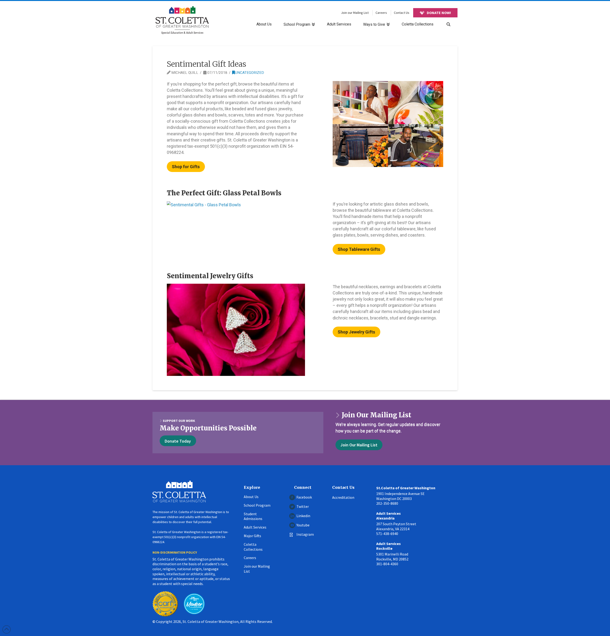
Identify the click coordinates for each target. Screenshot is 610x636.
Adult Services (255, 527)
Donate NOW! (439, 12)
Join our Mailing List (355, 12)
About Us (251, 496)
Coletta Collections (253, 547)
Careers (381, 12)
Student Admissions (253, 516)
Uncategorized (249, 73)
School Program (257, 505)
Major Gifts (252, 535)
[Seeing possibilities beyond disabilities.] (182, 20)
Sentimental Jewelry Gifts (210, 276)
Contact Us (401, 12)
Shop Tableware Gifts (359, 249)
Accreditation (343, 497)
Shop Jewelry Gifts (356, 331)
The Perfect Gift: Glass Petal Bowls (224, 193)
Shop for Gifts (186, 166)
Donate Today (178, 441)
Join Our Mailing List (359, 445)
